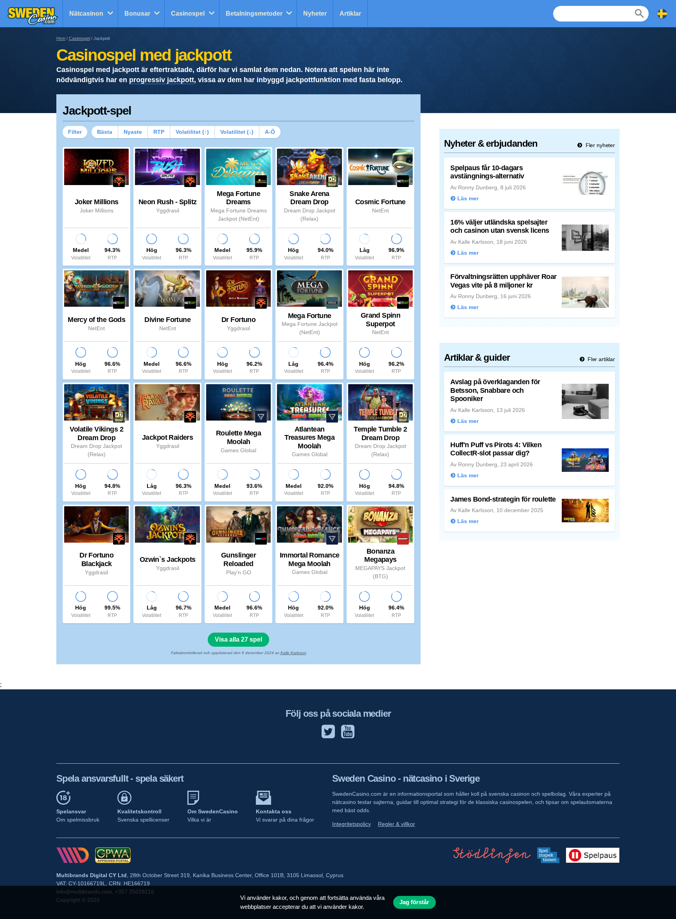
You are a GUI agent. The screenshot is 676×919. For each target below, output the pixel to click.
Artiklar (350, 13)
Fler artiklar (600, 359)
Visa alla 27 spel (238, 639)
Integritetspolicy (351, 824)
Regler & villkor (396, 824)
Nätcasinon (86, 13)
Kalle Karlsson (293, 653)
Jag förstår (414, 902)
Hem (60, 38)
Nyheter (315, 13)
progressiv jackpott (161, 80)
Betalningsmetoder (254, 13)
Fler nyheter (599, 145)
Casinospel (188, 13)
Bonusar (137, 13)
